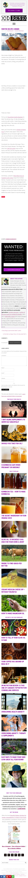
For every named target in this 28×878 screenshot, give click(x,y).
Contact (23, 874)
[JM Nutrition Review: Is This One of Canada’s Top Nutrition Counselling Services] (14, 675)
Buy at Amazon (6, 846)
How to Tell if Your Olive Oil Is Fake (13, 638)
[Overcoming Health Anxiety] (14, 701)
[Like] (1, 876)
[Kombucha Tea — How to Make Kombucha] (14, 481)
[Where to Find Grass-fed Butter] (14, 553)
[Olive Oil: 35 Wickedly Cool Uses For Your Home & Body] (14, 529)
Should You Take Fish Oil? (12, 443)
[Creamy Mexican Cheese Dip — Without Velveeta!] (14, 578)
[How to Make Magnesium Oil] (14, 603)
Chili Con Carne (11, 148)
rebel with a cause (10, 316)
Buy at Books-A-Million (14, 848)
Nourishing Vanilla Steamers (15, 117)
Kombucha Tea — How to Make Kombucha (13, 492)
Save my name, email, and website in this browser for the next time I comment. (13, 386)
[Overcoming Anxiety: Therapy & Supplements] (14, 723)
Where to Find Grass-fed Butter (11, 564)
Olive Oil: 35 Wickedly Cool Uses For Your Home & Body (12, 540)
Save (4, 196)
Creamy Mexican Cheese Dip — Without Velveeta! (13, 590)
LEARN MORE (21, 809)
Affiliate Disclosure (21, 30)
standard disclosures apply (11, 239)
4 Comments (16, 30)
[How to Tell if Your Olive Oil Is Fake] (14, 627)
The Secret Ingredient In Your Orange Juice (13, 516)
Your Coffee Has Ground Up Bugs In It (12, 662)
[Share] (4, 876)
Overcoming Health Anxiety (12, 711)
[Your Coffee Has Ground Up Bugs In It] (14, 651)
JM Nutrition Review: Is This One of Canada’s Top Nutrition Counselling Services (14, 688)
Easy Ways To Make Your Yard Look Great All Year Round (13, 758)
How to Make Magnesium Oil (12, 613)
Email (3, 373)
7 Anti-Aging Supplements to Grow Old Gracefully (13, 420)
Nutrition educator (14, 312)
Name (3, 367)
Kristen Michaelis (15, 873)
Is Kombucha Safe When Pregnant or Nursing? (10, 466)
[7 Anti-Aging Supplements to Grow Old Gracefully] (14, 409)
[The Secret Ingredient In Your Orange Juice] (14, 505)
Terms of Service (16, 874)
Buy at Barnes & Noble (18, 846)
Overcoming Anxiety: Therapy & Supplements (13, 734)
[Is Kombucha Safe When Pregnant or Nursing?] (14, 454)
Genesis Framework (7, 874)
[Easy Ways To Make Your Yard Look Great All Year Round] (14, 747)
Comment (3, 355)
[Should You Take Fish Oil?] (14, 433)
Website (3, 378)
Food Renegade (14, 17)
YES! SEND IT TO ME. (14, 10)
